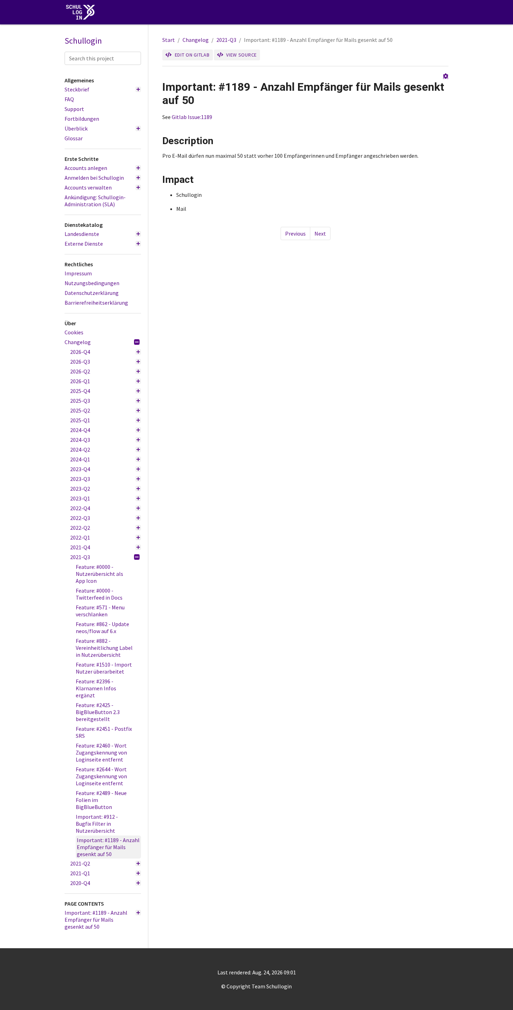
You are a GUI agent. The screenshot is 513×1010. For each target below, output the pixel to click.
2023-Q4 (80, 469)
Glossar (74, 138)
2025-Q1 (80, 420)
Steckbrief (77, 89)
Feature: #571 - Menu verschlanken (100, 611)
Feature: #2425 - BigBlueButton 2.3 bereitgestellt (98, 711)
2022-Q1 (80, 537)
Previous (295, 233)
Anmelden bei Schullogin (94, 177)
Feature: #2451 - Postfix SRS (104, 732)
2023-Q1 (80, 498)
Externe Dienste (84, 243)
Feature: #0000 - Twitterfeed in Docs (99, 594)
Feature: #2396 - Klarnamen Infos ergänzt (96, 688)
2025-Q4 (80, 390)
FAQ (69, 99)
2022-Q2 (80, 527)
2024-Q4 (80, 429)
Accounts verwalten (88, 187)
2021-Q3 (80, 557)
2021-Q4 (80, 547)
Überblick (76, 128)
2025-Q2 (80, 410)
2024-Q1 (80, 459)
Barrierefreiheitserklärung (96, 302)
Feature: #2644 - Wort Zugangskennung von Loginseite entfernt (101, 776)
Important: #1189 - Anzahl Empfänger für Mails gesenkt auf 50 (108, 847)
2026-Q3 (80, 361)
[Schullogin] (82, 12)
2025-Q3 (80, 400)
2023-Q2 (80, 488)
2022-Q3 (80, 517)
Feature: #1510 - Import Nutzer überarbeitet (104, 668)
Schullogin (83, 41)
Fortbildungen (82, 118)
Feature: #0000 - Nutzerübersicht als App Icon (99, 573)
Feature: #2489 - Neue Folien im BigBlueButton (101, 799)
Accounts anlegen (86, 167)
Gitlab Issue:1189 (192, 116)
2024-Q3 (80, 439)
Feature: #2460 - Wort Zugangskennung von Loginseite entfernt (101, 752)
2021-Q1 (80, 873)
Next (320, 233)
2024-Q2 (80, 449)
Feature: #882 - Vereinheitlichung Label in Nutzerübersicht (104, 647)
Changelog (78, 342)
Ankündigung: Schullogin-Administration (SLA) (95, 201)
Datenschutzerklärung (92, 292)
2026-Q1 (80, 381)
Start (168, 39)
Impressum (78, 273)
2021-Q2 (80, 863)
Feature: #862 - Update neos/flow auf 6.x (102, 627)
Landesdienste (82, 233)
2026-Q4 (80, 351)
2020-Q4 (80, 882)
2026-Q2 (80, 371)
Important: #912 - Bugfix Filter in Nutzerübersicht (97, 823)
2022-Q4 (80, 508)
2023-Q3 (80, 478)
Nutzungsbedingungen (92, 283)
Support (74, 108)
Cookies (74, 332)
